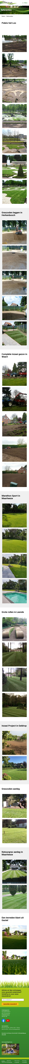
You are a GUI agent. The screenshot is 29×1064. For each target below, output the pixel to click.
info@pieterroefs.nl (6, 1014)
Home (3, 16)
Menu (25, 3)
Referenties (10, 16)
